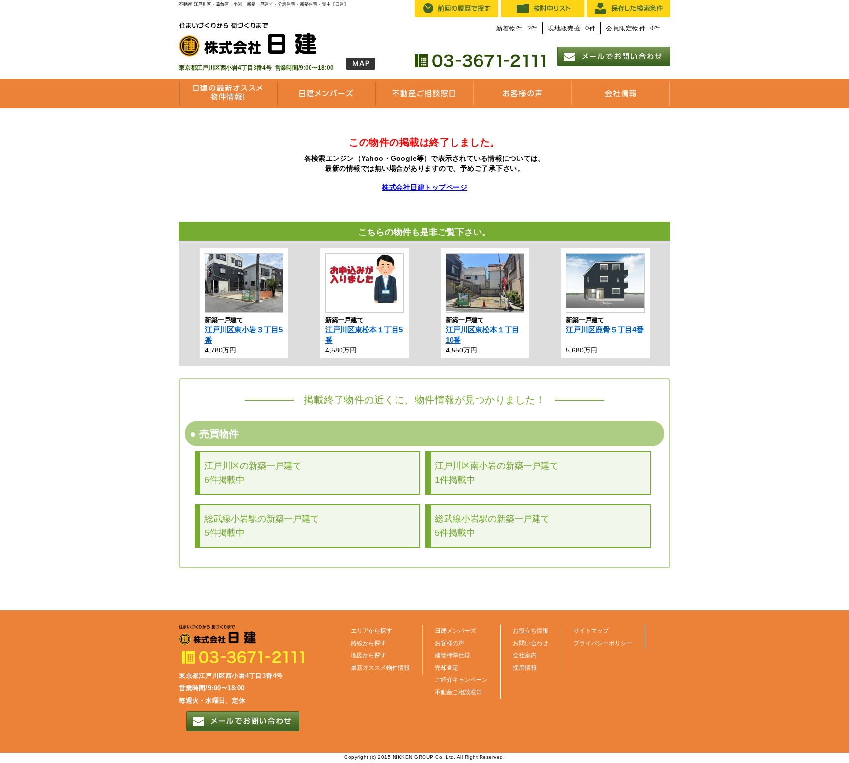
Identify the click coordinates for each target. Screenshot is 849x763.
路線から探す (368, 643)
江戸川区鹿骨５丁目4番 (605, 329)
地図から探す (368, 655)
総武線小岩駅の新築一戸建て (261, 526)
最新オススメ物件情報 (380, 667)
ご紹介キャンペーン (461, 679)
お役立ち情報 (530, 630)
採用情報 (525, 667)
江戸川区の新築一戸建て (253, 473)
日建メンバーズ (455, 630)
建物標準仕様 (452, 655)
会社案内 (525, 655)
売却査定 (446, 667)
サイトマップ (591, 630)
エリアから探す (371, 630)
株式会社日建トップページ (424, 187)
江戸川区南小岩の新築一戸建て (497, 473)
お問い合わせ (530, 643)
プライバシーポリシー (602, 643)
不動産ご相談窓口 (458, 692)
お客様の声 (449, 643)
